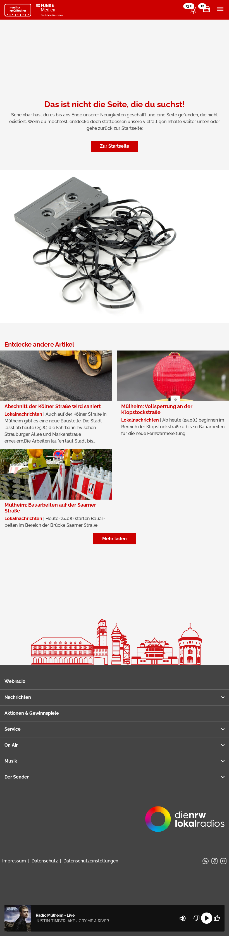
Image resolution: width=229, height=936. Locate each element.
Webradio (14, 681)
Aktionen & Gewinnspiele (31, 713)
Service (12, 729)
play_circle (206, 918)
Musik (10, 761)
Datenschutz (45, 861)
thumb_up (216, 918)
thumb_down (196, 918)
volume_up (183, 918)
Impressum (14, 861)
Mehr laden (114, 538)
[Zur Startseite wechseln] (17, 10)
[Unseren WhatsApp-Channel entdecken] (205, 861)
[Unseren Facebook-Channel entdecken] (214, 861)
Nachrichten (17, 697)
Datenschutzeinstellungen (90, 861)
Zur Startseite (114, 146)
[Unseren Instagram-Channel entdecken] (223, 861)
